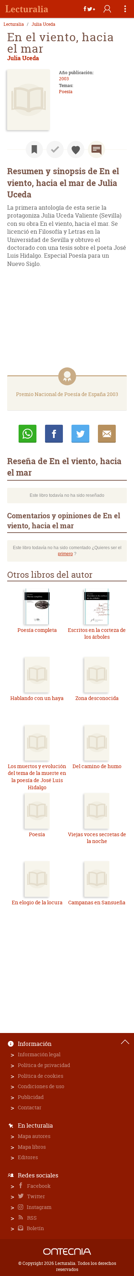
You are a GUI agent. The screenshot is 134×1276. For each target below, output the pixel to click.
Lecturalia (14, 24)
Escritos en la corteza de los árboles (97, 634)
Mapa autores (34, 1136)
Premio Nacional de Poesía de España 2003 (67, 394)
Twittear (80, 434)
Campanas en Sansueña (96, 902)
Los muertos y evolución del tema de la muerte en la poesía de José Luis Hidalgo (37, 777)
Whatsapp (27, 434)
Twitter (35, 1196)
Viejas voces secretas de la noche (97, 838)
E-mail (107, 434)
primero (65, 553)
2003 (64, 79)
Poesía (66, 92)
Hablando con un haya (37, 698)
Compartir (54, 434)
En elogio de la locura (37, 902)
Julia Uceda (43, 24)
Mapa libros (32, 1146)
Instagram (38, 1207)
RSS (31, 1217)
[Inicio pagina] (125, 1042)
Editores (28, 1157)
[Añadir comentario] (96, 149)
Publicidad (31, 1097)
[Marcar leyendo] (34, 149)
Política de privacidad (44, 1065)
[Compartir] (89, 9)
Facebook (38, 1185)
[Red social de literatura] (27, 9)
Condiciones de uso (41, 1086)
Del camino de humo (97, 766)
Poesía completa (37, 630)
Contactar (29, 1107)
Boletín (35, 1228)
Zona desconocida (97, 698)
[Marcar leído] (55, 149)
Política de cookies (40, 1075)
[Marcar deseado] (75, 149)
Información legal (39, 1054)
